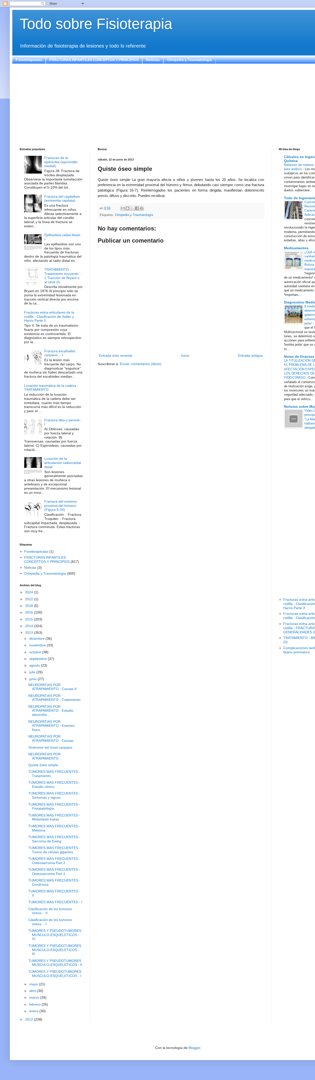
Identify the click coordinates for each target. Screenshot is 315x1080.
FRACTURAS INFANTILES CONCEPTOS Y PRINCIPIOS (94, 60)
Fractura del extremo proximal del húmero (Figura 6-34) (60, 505)
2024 (29, 592)
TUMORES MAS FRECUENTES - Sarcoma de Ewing (54, 839)
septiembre (38, 659)
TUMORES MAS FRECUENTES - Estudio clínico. (54, 784)
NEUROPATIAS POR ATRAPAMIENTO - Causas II (52, 687)
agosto (35, 665)
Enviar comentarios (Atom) (140, 364)
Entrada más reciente (115, 355)
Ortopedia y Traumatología (189, 60)
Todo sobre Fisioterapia (96, 24)
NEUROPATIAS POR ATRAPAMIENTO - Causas (51, 738)
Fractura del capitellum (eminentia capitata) (62, 199)
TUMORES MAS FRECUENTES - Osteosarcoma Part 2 (54, 861)
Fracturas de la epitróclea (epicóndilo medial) (61, 162)
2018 (29, 606)
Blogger (194, 1048)
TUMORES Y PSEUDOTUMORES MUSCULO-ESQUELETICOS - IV (54, 935)
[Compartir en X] (132, 208)
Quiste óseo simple (43, 765)
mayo (34, 984)
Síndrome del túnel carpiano (50, 747)
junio (33, 679)
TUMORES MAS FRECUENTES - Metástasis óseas (54, 817)
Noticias (153, 60)
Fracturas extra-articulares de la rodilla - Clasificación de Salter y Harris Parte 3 (49, 316)
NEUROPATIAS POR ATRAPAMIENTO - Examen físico (51, 726)
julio (32, 672)
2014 (29, 626)
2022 (29, 599)
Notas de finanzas (299, 356)
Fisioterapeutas (29, 60)
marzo (34, 997)
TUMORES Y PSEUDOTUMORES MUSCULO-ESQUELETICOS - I (54, 974)
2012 (29, 1019)
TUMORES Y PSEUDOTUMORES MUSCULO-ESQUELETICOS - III (54, 950)
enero (34, 1011)
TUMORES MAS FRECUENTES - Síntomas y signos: (54, 795)
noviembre (38, 645)
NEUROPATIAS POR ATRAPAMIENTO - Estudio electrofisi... (50, 711)
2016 (29, 612)
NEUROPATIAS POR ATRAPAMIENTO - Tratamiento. (54, 698)
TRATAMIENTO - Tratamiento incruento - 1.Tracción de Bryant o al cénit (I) (62, 275)
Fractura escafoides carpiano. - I (59, 353)
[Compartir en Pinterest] (141, 208)
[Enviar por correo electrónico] (122, 208)
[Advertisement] (167, 105)
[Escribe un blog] (127, 208)
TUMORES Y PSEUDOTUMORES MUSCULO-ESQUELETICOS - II (55, 963)
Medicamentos (296, 248)
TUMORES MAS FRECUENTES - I (55, 902)
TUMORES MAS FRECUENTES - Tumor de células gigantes (54, 850)
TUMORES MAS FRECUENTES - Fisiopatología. (54, 806)
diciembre (37, 638)
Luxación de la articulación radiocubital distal (62, 463)
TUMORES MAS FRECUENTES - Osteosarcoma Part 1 (54, 872)
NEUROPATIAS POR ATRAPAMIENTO (44, 756)
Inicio (185, 355)
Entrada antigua (250, 355)
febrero (35, 1004)
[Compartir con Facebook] (136, 208)
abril (33, 991)
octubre (35, 652)
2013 (29, 633)
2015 (29, 619)
